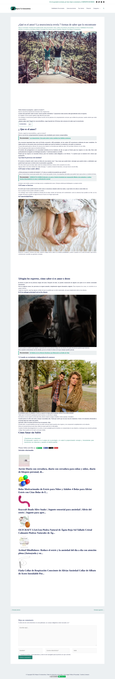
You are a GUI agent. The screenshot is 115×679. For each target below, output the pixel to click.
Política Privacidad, (74, 674)
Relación (64, 29)
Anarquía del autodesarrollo (36, 27)
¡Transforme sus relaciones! (32, 438)
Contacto (87, 674)
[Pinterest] (103, 2)
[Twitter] (99, 2)
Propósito (59, 29)
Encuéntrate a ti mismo (74, 27)
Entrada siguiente (99, 610)
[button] (103, 8)
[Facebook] (96, 2)
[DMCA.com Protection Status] (53, 676)
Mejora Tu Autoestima (40, 674)
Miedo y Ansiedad (40, 29)
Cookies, (82, 674)
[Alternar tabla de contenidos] (29, 124)
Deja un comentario (23, 27)
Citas (54, 27)
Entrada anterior (15, 610)
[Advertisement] (57, 97)
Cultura (58, 27)
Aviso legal (66, 674)
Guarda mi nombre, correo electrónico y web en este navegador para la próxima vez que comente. (45, 654)
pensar (54, 29)
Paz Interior (49, 29)
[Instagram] (101, 2)
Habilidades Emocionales (86, 27)
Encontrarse (64, 27)
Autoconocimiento (48, 27)
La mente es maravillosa (29, 29)
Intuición (20, 29)
